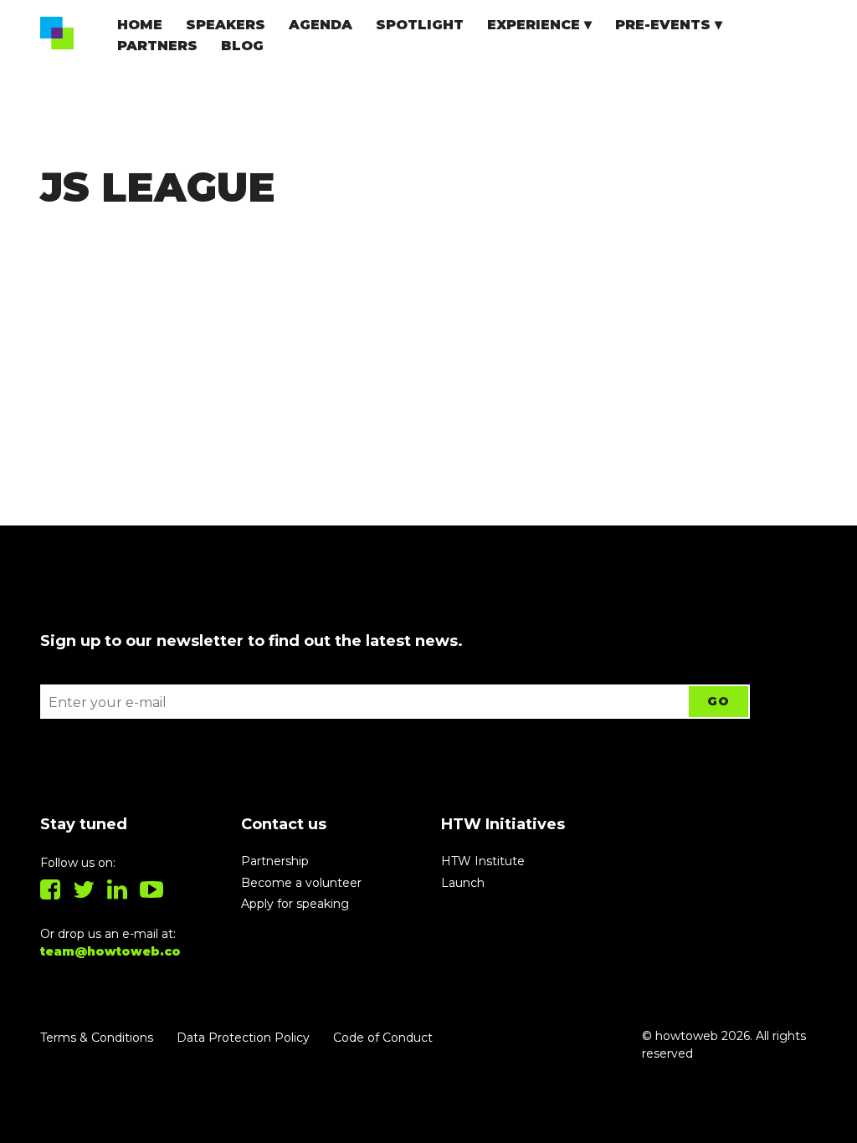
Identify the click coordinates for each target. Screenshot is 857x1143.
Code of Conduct (383, 1037)
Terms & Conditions (96, 1037)
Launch (463, 882)
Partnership (275, 861)
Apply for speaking (295, 903)
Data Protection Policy (243, 1037)
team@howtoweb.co (110, 951)
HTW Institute (483, 861)
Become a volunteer (301, 882)
